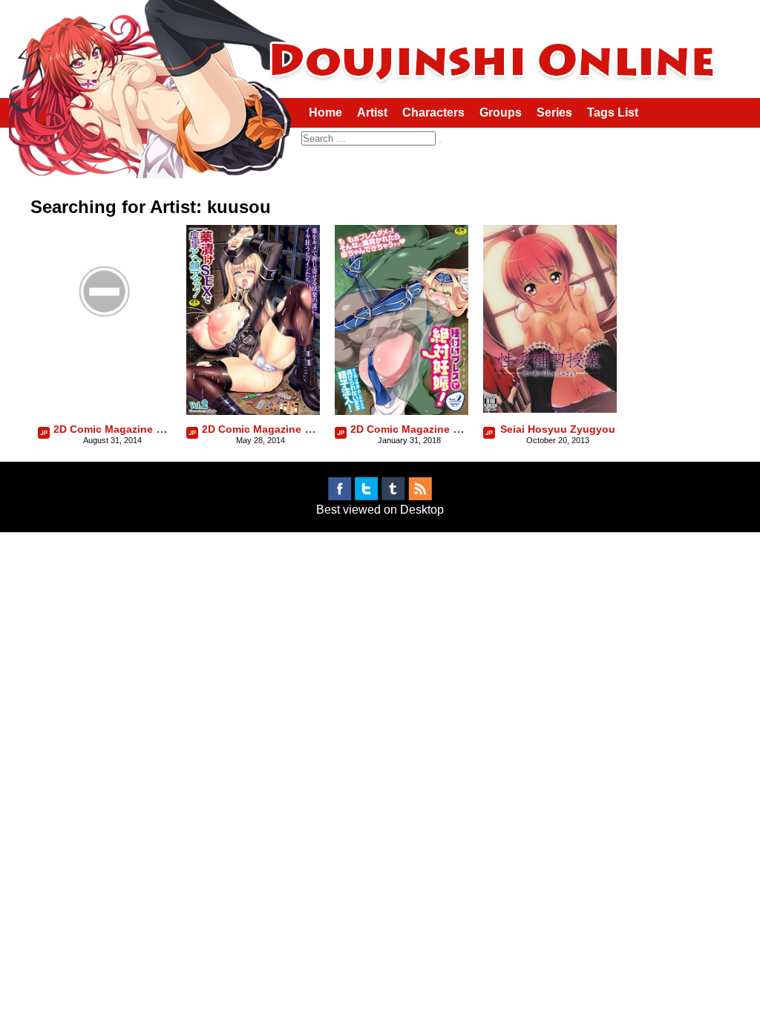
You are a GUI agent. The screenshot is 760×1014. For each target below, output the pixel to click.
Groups (500, 112)
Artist (372, 112)
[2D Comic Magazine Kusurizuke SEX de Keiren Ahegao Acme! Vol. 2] (253, 411)
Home (325, 112)
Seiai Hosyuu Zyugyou (557, 429)
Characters (433, 112)
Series (554, 112)
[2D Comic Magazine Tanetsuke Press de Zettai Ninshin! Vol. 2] (401, 411)
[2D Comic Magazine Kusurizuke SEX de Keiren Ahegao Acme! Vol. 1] (104, 354)
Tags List (612, 112)
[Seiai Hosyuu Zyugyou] (550, 408)
